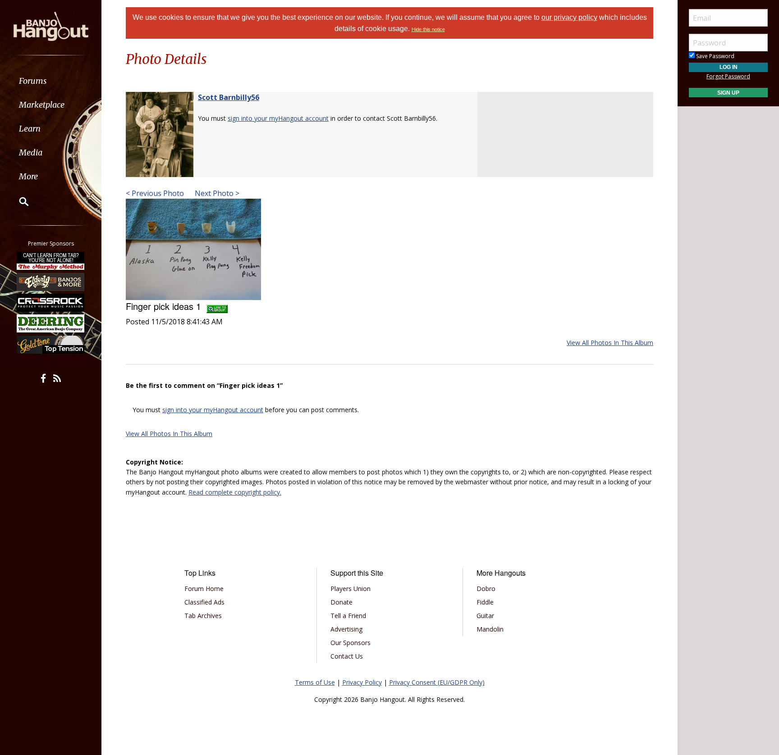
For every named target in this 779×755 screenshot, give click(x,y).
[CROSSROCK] (51, 302)
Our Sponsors (350, 642)
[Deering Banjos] (51, 323)
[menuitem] (50, 81)
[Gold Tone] (51, 344)
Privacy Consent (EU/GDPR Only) (437, 682)
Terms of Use (315, 682)
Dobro (486, 588)
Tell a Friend (348, 615)
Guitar (485, 615)
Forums (33, 81)
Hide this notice (428, 29)
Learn (30, 128)
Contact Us (346, 656)
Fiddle (485, 602)
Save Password (714, 56)
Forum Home (204, 588)
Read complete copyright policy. (234, 492)
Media (30, 152)
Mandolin (490, 629)
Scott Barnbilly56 (228, 97)
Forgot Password (728, 76)
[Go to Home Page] (51, 26)
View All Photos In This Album (610, 342)
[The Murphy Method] (51, 260)
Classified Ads (204, 602)
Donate (341, 602)
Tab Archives (203, 615)
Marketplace (41, 105)
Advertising (346, 629)
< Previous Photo (155, 193)
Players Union (350, 588)
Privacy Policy (362, 682)
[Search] (18, 201)
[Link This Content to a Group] (217, 306)
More (28, 176)
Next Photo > (216, 193)
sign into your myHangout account (278, 118)
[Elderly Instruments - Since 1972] (51, 281)
